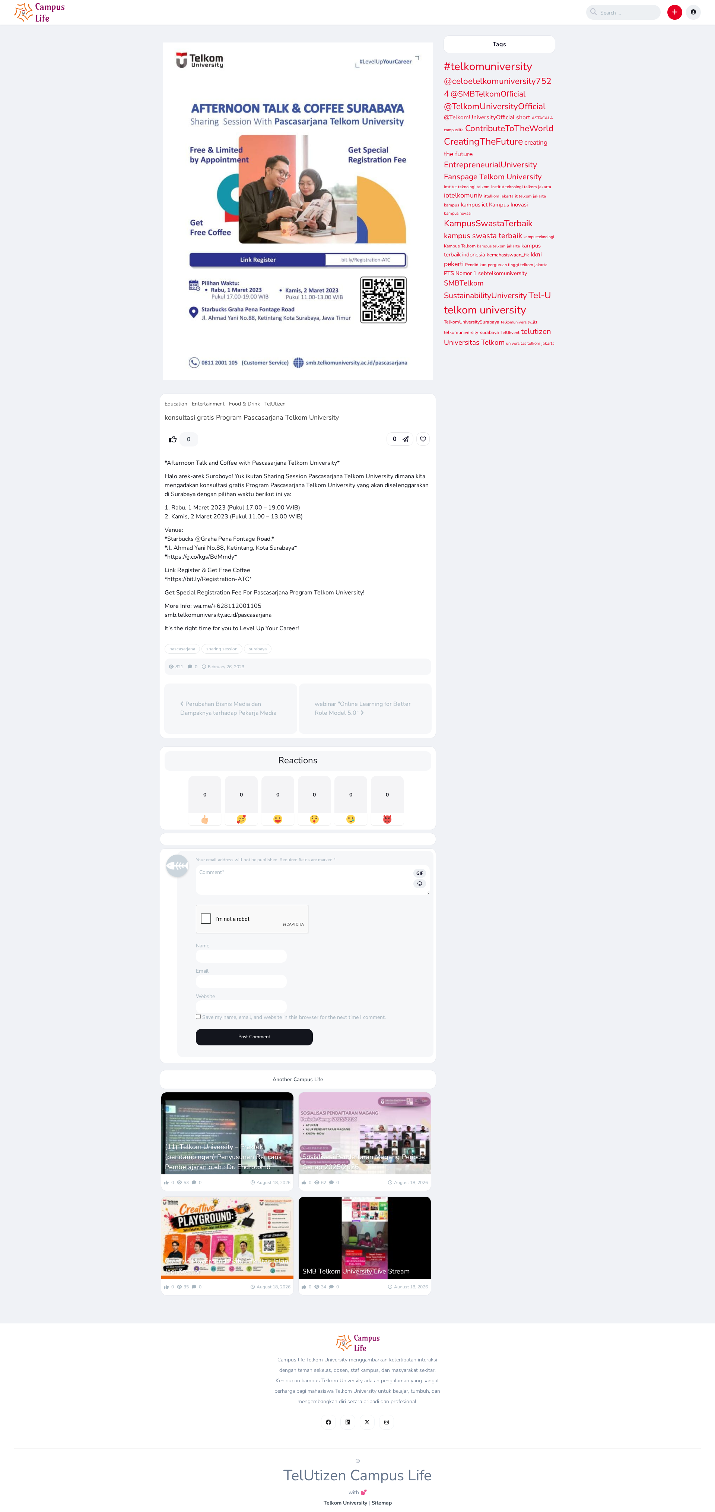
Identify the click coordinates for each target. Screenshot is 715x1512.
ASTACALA (542, 118)
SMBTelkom (464, 283)
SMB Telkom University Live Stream (356, 1271)
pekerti (454, 263)
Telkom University (345, 1502)
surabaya (258, 649)
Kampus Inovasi (508, 204)
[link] (423, 439)
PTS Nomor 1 (460, 273)
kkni (536, 254)
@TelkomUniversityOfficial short (487, 117)
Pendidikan (475, 265)
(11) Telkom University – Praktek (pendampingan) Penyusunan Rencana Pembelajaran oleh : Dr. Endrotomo (223, 1156)
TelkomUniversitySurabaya (471, 322)
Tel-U (539, 295)
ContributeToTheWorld (509, 128)
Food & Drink (244, 403)
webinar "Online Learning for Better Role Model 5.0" (363, 708)
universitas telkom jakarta (530, 343)
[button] (674, 12)
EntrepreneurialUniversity (490, 164)
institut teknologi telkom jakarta (521, 187)
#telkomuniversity (488, 66)
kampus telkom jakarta (498, 246)
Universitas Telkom (474, 342)
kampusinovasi (457, 213)
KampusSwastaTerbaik (488, 223)
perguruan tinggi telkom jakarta (517, 265)
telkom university (485, 310)
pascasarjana (182, 649)
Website (205, 996)
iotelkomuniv (463, 195)
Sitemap (382, 1502)
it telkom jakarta (530, 196)
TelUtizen (275, 403)
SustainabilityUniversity (485, 295)
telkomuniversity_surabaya (471, 332)
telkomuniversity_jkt (519, 322)
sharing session (222, 649)
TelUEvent (509, 332)
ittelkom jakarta (499, 196)
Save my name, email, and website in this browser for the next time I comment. (294, 1017)
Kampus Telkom (460, 246)
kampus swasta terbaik (483, 235)
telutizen (536, 331)
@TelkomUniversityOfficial (495, 106)
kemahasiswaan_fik (508, 255)
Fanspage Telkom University (493, 176)
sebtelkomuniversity (502, 273)
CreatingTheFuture (483, 141)
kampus (452, 205)
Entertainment (208, 403)
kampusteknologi (539, 237)
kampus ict (474, 204)
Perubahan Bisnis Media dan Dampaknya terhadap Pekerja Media (228, 708)
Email (202, 971)
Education (176, 403)
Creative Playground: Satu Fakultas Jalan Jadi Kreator (226, 1266)
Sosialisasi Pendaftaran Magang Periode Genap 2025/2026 (363, 1161)
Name (202, 945)
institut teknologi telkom (467, 187)
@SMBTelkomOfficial (488, 94)
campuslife (454, 130)
